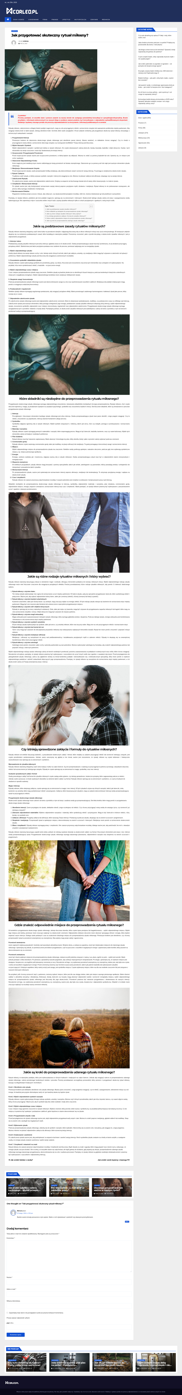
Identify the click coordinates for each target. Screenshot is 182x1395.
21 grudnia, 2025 (59, 1368)
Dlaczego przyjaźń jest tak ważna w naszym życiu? (108, 1189)
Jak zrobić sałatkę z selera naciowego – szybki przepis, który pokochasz (23, 1190)
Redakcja (106, 19)
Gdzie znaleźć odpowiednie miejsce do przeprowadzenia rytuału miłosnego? (69, 218)
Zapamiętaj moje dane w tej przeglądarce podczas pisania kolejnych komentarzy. (36, 1313)
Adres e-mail (11, 1289)
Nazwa (9, 1277)
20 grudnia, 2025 (145, 1368)
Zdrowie (94, 19)
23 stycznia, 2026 (16, 1368)
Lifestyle (66, 19)
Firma (45, 19)
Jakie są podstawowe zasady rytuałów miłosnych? (61, 209)
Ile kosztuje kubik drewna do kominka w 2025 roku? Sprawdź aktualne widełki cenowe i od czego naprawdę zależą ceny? (156, 101)
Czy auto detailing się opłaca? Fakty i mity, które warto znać (24, 1363)
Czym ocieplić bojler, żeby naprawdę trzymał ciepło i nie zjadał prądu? (153, 1365)
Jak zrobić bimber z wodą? (21, 1160)
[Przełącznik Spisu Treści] (90, 206)
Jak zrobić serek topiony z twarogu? (113, 1160)
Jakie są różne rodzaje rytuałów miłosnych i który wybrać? (63, 213)
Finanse (55, 19)
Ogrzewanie (33, 19)
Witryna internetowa (13, 1301)
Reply (127, 1221)
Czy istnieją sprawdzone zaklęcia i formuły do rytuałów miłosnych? (66, 216)
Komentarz (11, 1238)
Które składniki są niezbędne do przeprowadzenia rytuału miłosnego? (67, 211)
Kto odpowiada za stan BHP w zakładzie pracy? (67, 1189)
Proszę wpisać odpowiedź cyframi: (18, 1318)
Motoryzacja (80, 19)
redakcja (25, 41)
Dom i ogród (18, 19)
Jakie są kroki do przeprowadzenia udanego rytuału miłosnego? (65, 220)
